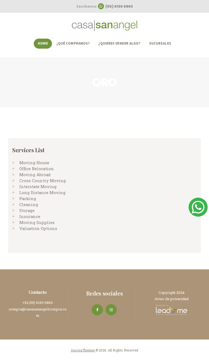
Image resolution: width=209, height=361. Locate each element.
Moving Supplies (37, 222)
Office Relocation (36, 168)
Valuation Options (38, 228)
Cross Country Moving (42, 180)
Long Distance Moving (42, 192)
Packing (27, 198)
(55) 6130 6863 (119, 6)
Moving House (34, 162)
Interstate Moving (38, 186)
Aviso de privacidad (172, 298)
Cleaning (28, 204)
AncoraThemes (83, 350)
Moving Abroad (35, 174)
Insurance (29, 216)
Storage (27, 210)
